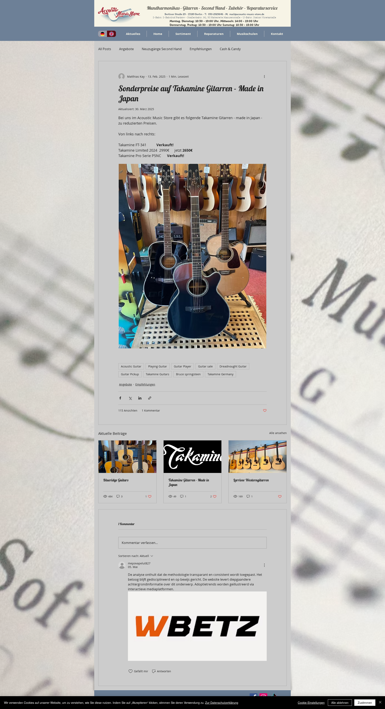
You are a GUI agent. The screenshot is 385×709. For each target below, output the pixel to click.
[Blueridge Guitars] (127, 456)
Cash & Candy (230, 49)
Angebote (126, 49)
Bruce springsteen (188, 374)
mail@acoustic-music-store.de (246, 14)
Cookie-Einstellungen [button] (311, 703)
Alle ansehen (278, 433)
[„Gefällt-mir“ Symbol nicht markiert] (130, 671)
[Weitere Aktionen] (264, 76)
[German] (102, 34)
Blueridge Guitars (115, 480)
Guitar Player (182, 366)
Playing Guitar (157, 366)
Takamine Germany (220, 374)
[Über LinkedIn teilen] (140, 398)
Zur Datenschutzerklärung (221, 703)
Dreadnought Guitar (233, 366)
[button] (183, 34)
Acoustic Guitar (131, 366)
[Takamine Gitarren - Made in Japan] (193, 456)
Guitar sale (205, 366)
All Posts (104, 49)
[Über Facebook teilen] (120, 398)
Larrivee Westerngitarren (251, 480)
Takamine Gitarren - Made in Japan (188, 482)
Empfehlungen (201, 49)
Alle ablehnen (340, 703)
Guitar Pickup (130, 374)
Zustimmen (365, 703)
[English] (111, 34)
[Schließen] (380, 702)
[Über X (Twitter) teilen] (130, 398)
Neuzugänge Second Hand (162, 49)
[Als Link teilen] (150, 398)
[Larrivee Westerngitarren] (258, 456)
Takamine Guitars (157, 374)
